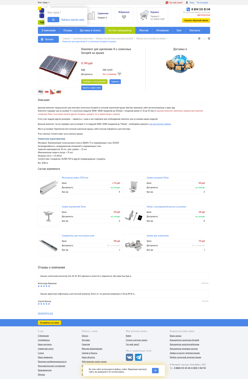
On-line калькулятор (120, 30)
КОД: (83, 70)
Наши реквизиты (45, 357)
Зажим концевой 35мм (158, 177)
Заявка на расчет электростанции (185, 353)
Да (53, 19)
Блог (179, 30)
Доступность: (87, 74)
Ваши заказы (175, 335)
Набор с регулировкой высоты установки (166, 206)
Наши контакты (45, 344)
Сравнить (115, 81)
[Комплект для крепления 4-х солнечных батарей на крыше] (58, 67)
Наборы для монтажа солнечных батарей (114, 38)
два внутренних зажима (160, 124)
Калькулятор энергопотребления (184, 344)
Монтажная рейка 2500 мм (75, 177)
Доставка (86, 340)
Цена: (64, 183)
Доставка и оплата (90, 30)
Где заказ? (176, 2)
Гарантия (86, 344)
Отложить (119, 74)
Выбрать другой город (72, 19)
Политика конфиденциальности (52, 361)
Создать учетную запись (136, 340)
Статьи (41, 353)
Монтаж (143, 30)
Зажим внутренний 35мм (74, 206)
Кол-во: (65, 192)
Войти (128, 335)
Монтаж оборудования (92, 348)
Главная (66, 38)
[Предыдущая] (199, 38)
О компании (49, 30)
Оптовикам (162, 30)
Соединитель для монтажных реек (78, 235)
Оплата (85, 335)
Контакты (195, 30)
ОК (155, 370)
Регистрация (202, 2)
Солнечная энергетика (83, 38)
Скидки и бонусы (89, 353)
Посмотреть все (45, 313)
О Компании (43, 335)
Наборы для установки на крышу (151, 38)
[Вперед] (209, 38)
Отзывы (67, 30)
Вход (192, 2)
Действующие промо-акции (94, 361)
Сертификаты (44, 340)
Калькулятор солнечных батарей (184, 340)
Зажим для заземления (158, 235)
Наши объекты (88, 357)
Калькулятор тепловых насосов (184, 348)
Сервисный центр (45, 348)
